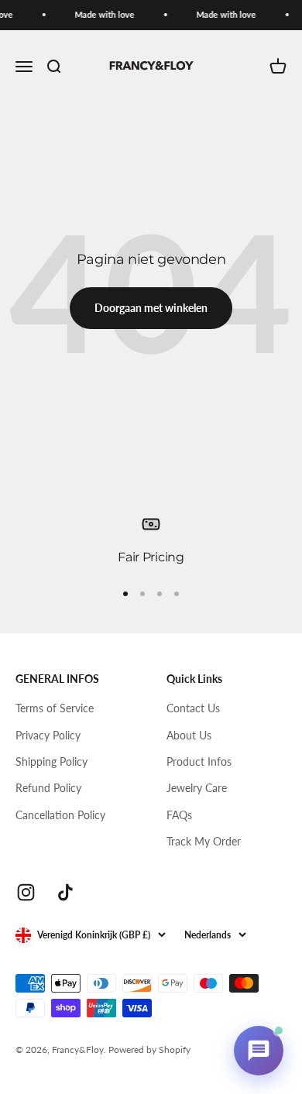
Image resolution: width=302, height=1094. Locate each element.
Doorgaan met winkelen (151, 307)
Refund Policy (48, 787)
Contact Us (193, 708)
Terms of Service (54, 708)
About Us (188, 735)
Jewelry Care (196, 787)
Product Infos (199, 761)
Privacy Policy (48, 735)
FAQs (179, 814)
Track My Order (203, 841)
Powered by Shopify (149, 1049)
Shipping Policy (51, 761)
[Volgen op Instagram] (25, 892)
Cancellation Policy (60, 814)
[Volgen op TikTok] (65, 892)
